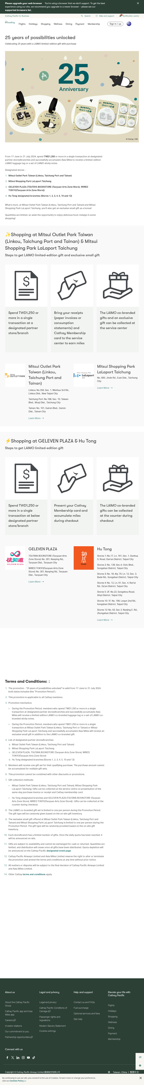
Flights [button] (22, 24)
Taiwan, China (120, 1072)
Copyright (9, 1072)
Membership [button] (94, 24)
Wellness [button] (58, 24)
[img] (138, 3)
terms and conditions (34, 874)
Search (88, 16)
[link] (15, 375)
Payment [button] (80, 24)
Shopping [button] (45, 24)
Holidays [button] (33, 24)
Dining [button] (69, 24)
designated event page (59, 850)
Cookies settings (47, 1031)
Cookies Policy (17, 1081)
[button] (141, 1078)
